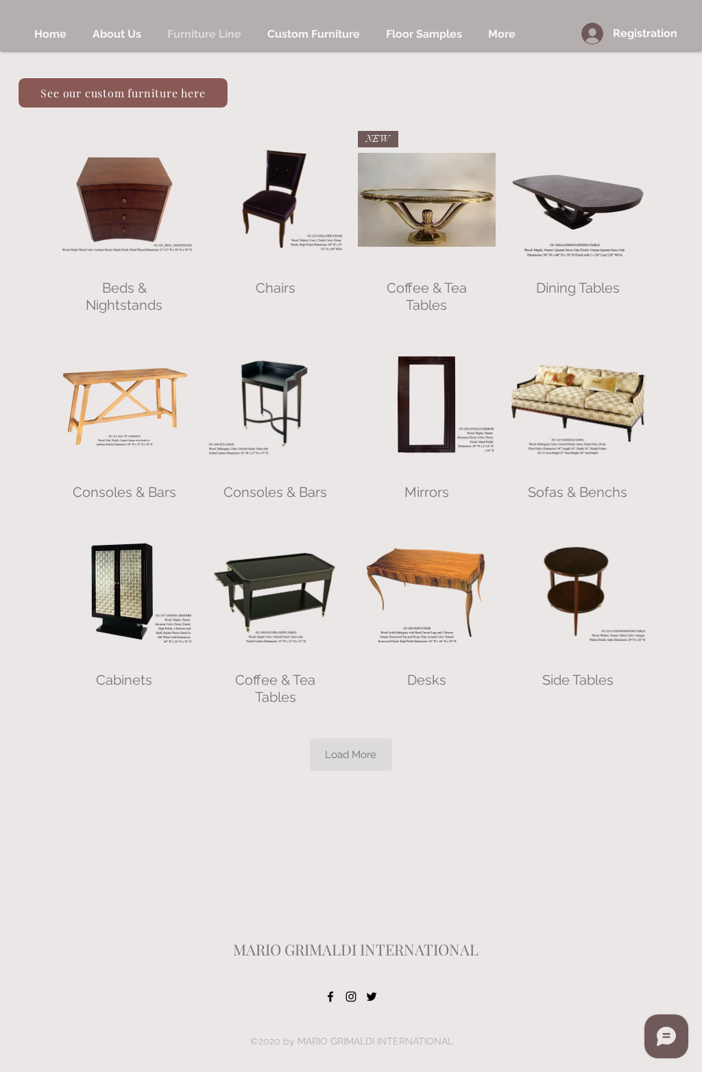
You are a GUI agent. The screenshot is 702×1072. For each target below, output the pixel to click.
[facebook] (330, 996)
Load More (350, 754)
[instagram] (351, 996)
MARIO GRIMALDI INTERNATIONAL (356, 949)
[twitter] (371, 996)
